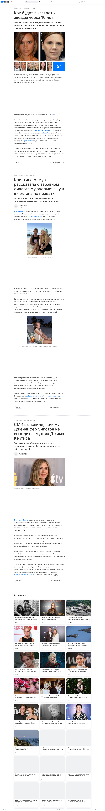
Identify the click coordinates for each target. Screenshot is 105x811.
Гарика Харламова (35, 216)
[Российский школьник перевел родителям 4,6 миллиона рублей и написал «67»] (52, 768)
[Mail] (2, 2)
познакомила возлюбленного (24, 575)
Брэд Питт (47, 133)
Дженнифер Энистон (21, 520)
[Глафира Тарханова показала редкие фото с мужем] (52, 612)
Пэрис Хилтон (27, 141)
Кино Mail (32, 8)
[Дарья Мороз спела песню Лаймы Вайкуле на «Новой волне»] (26, 794)
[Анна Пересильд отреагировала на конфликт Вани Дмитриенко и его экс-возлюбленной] (26, 716)
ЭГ (53, 115)
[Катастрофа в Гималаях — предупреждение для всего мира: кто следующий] (78, 612)
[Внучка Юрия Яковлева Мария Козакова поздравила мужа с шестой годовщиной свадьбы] (78, 664)
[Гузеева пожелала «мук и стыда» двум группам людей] (26, 768)
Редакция (40, 809)
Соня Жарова (23, 205)
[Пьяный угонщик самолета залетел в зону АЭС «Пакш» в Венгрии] (78, 638)
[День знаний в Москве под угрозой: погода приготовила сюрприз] (78, 690)
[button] (39, 46)
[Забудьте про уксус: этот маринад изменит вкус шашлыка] (52, 742)
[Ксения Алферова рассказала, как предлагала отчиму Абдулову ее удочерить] (26, 612)
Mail (3, 809)
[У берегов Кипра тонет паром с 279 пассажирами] (26, 742)
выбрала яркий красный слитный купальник (42, 396)
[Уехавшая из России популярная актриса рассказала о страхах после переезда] (26, 638)
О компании (8, 809)
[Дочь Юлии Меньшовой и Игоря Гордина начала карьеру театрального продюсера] (52, 690)
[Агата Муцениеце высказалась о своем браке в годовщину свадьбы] (78, 768)
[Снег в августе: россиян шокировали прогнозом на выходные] (78, 794)
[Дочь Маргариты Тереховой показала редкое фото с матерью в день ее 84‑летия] (26, 664)
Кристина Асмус (20, 211)
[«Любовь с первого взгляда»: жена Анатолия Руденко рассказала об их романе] (52, 638)
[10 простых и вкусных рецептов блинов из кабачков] (52, 794)
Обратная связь (98, 809)
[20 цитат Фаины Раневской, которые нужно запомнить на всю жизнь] (52, 716)
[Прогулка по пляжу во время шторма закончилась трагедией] (78, 742)
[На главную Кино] (6, 2)
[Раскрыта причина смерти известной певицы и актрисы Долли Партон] (52, 664)
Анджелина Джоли (42, 130)
